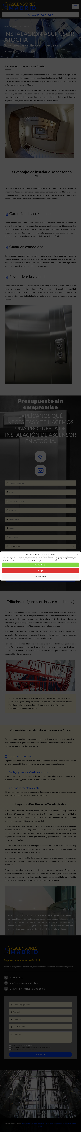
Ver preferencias (40, 576)
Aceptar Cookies (40, 565)
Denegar (40, 571)
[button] (78, 554)
